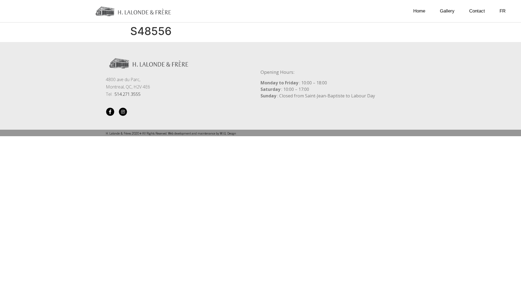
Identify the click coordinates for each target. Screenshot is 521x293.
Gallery (447, 11)
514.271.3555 (128, 94)
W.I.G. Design (228, 133)
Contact (477, 11)
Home (419, 11)
